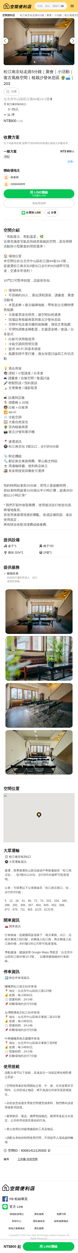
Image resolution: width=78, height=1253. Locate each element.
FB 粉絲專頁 (18, 1199)
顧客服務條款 (61, 1221)
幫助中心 (16, 1221)
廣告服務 (39, 1214)
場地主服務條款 (16, 1228)
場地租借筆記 (17, 1214)
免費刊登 (61, 1214)
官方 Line (16, 1207)
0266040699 (18, 184)
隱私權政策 (39, 1221)
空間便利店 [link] (8, 15)
